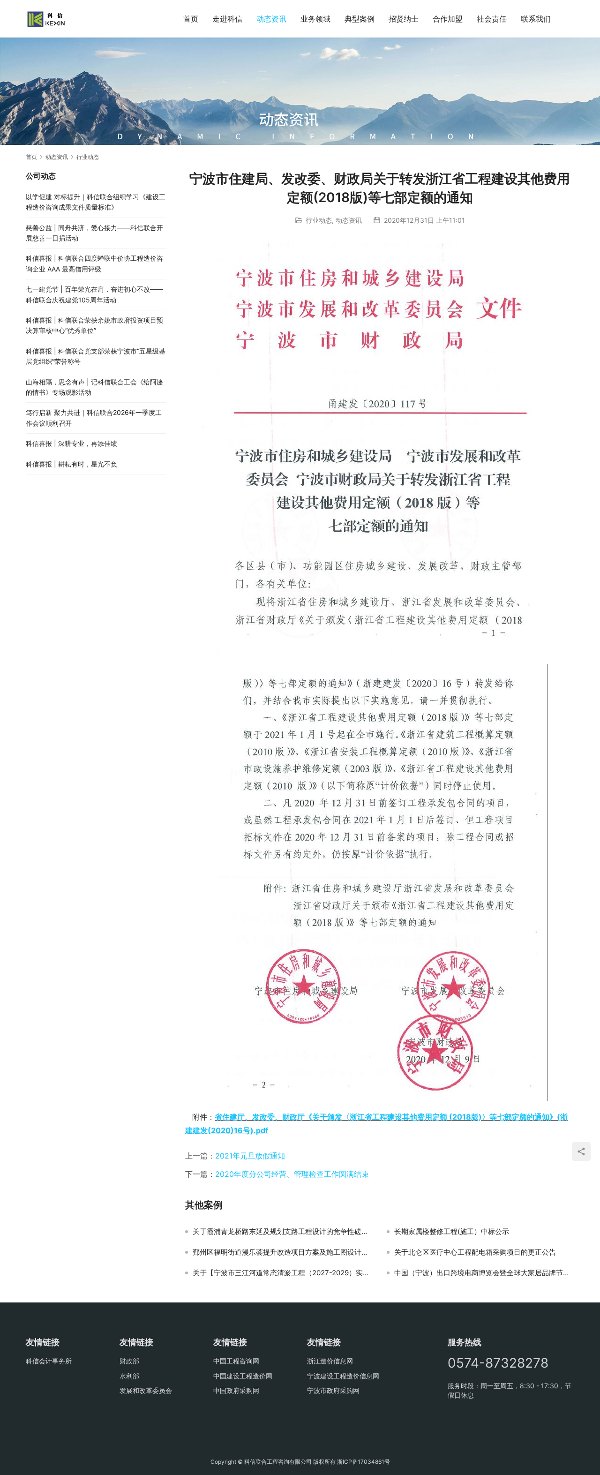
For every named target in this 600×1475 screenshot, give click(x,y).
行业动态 (319, 220)
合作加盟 (448, 18)
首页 (190, 18)
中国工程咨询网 (236, 1361)
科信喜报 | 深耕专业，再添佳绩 (71, 443)
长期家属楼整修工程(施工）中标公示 (451, 1231)
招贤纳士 (404, 18)
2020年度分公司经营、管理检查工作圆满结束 (292, 1174)
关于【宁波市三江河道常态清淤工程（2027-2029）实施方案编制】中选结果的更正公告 (283, 1273)
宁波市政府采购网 (333, 1390)
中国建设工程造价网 (242, 1376)
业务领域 (315, 18)
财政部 (129, 1361)
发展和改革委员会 (146, 1390)
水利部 (129, 1376)
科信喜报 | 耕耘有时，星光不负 (71, 464)
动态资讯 (271, 18)
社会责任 (492, 18)
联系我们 (536, 18)
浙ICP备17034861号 (363, 1461)
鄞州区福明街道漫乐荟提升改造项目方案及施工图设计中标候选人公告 (283, 1252)
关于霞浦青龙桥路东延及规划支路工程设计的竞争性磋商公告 (283, 1231)
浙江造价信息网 (330, 1361)
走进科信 (227, 18)
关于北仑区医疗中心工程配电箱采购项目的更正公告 (475, 1252)
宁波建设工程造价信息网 (343, 1376)
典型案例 (360, 18)
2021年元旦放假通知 (250, 1155)
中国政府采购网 (236, 1390)
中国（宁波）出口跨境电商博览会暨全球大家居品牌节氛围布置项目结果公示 (484, 1273)
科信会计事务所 (49, 1361)
